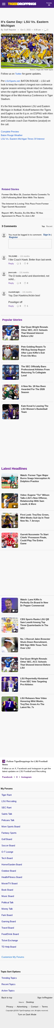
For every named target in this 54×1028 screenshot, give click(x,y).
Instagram (26, 777)
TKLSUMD (12, 256)
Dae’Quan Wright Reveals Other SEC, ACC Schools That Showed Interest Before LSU (34, 331)
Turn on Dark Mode (27, 1014)
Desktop (30, 1002)
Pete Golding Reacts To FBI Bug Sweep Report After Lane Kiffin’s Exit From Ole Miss (33, 351)
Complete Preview (10, 131)
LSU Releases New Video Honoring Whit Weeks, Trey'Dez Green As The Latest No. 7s (33, 702)
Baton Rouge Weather (11, 135)
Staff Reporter (10, 30)
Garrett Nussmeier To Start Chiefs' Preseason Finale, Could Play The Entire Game (34, 539)
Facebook (7, 777)
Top (43, 226)
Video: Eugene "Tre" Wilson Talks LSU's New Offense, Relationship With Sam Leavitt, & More (34, 499)
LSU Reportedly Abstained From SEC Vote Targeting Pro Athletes (34, 681)
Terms (45, 1006)
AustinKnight (14, 292)
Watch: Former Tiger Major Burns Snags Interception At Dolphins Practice (35, 478)
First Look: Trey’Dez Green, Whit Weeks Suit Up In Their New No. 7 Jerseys (35, 517)
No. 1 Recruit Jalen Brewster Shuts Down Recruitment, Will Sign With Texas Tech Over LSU (35, 643)
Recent (49, 226)
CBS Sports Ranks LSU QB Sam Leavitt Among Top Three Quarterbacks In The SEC (34, 624)
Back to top (7, 997)
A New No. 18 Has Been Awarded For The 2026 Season (33, 389)
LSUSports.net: (12, 81)
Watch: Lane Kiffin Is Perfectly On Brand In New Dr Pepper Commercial (34, 602)
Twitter (18, 73)
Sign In (47, 234)
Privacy (9, 1006)
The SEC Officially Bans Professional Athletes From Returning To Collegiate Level (35, 371)
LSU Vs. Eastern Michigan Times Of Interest (22, 139)
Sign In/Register (44, 997)
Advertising (22, 1006)
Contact (34, 1006)
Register (13, 237)
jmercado (12, 272)
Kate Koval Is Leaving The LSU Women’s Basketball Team (34, 409)
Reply (11, 263)
